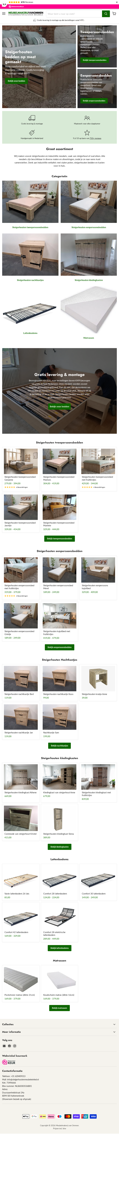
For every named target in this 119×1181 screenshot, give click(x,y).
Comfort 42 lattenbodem (16, 932)
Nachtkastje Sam (51, 732)
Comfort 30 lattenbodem (94, 893)
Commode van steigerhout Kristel (20, 833)
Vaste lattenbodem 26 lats (16, 893)
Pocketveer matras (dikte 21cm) (19, 995)
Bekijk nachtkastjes (59, 745)
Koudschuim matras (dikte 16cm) (58, 995)
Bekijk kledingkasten (60, 847)
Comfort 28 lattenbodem (55, 893)
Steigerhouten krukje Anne (94, 694)
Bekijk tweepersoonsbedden (59, 538)
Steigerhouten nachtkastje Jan (18, 732)
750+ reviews (95, 138)
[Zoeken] (106, 13)
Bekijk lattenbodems (60, 948)
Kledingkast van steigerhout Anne (59, 792)
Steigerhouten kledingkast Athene (20, 792)
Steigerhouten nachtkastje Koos (58, 694)
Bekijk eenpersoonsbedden (60, 647)
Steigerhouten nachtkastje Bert (19, 694)
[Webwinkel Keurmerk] (8, 1062)
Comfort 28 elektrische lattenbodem (54, 933)
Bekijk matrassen (59, 1008)
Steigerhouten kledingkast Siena (58, 833)
